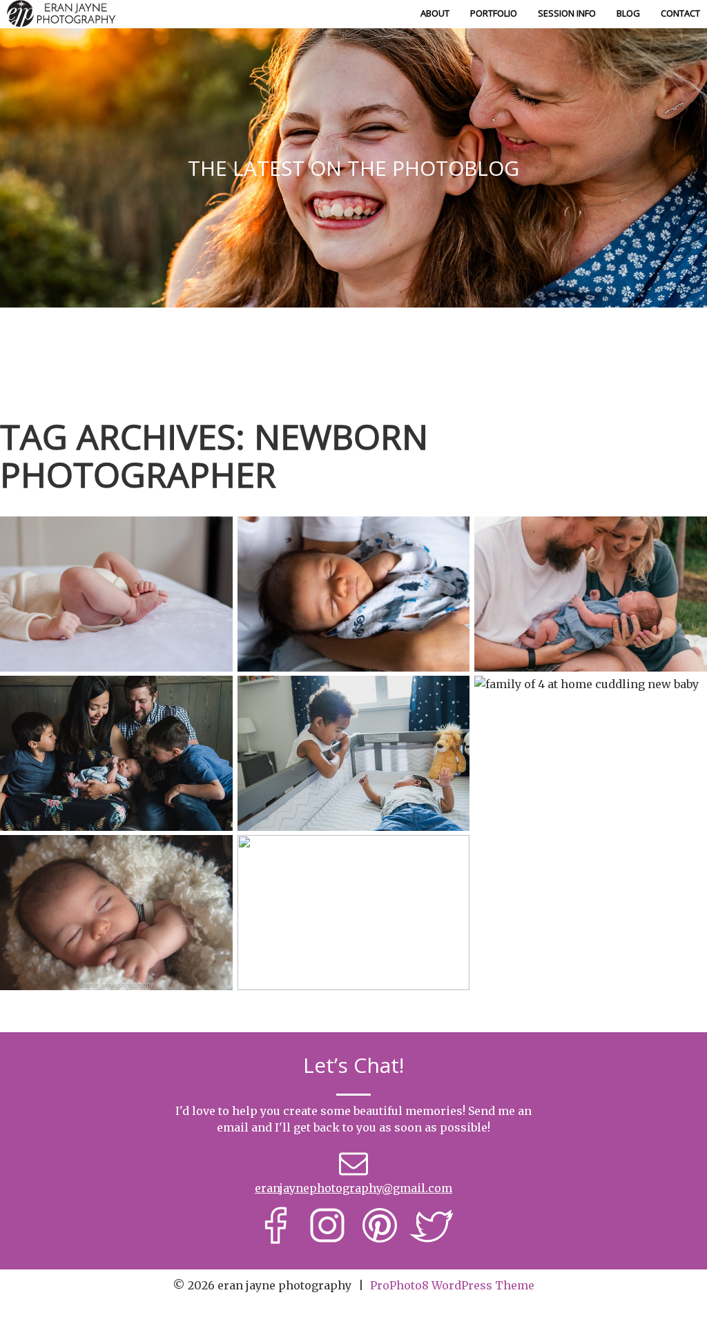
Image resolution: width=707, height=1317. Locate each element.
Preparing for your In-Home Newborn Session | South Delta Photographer (352, 549)
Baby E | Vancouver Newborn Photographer (352, 700)
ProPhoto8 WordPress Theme (452, 1285)
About (434, 13)
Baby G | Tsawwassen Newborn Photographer (115, 860)
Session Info (567, 13)
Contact (680, 13)
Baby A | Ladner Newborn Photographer (589, 700)
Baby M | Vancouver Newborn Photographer (352, 860)
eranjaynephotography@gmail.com (353, 1188)
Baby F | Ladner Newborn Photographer (590, 541)
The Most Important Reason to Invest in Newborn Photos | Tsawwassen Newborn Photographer (115, 541)
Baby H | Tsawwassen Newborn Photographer (115, 700)
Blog (628, 13)
